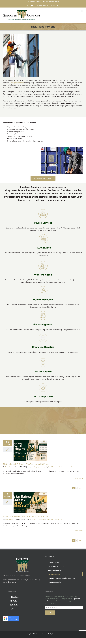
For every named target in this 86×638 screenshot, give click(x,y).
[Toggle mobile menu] (82, 11)
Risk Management (43, 324)
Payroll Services (43, 222)
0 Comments (73, 467)
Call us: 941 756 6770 (35, 2)
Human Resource (43, 299)
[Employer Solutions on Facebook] (24, 5)
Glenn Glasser (9, 467)
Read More (78, 478)
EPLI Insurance (43, 371)
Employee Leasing (39, 467)
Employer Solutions (17, 83)
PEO (59, 467)
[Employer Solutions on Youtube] (32, 5)
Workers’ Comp (43, 274)
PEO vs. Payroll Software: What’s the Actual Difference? (27, 464)
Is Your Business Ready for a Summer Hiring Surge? (26, 516)
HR (46, 467)
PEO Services (43, 247)
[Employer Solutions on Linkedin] (28, 5)
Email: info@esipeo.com (51, 2)
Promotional (64, 467)
